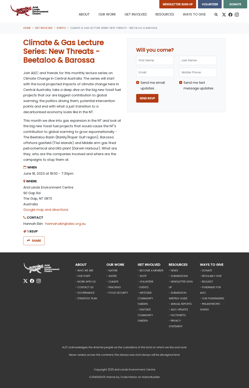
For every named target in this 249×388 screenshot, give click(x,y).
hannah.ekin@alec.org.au (65, 223)
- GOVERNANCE (85, 293)
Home (27, 28)
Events (61, 28)
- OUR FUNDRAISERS (212, 298)
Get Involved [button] (137, 14)
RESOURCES (178, 264)
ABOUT (81, 264)
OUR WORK (115, 264)
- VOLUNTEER (145, 281)
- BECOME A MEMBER (150, 270)
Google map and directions (45, 209)
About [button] (84, 14)
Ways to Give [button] (194, 14)
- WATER (111, 276)
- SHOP (142, 276)
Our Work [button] (107, 14)
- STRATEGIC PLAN (86, 298)
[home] (30, 11)
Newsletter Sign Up (178, 4)
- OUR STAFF (82, 276)
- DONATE (206, 270)
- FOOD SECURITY (117, 293)
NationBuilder (151, 377)
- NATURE (112, 270)
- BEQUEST (206, 281)
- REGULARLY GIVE (211, 276)
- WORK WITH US (85, 281)
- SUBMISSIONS (178, 276)
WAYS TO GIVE (211, 264)
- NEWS (173, 270)
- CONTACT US (84, 287)
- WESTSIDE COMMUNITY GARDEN (145, 298)
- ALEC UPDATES (178, 309)
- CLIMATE (112, 281)
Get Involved (43, 28)
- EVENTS (143, 287)
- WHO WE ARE (84, 270)
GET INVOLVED (149, 264)
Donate (235, 4)
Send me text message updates (198, 85)
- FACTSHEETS (177, 315)
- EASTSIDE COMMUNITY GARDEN (145, 315)
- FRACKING (113, 287)
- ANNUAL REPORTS (180, 304)
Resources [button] (164, 14)
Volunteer (210, 4)
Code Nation (128, 377)
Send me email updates (153, 85)
